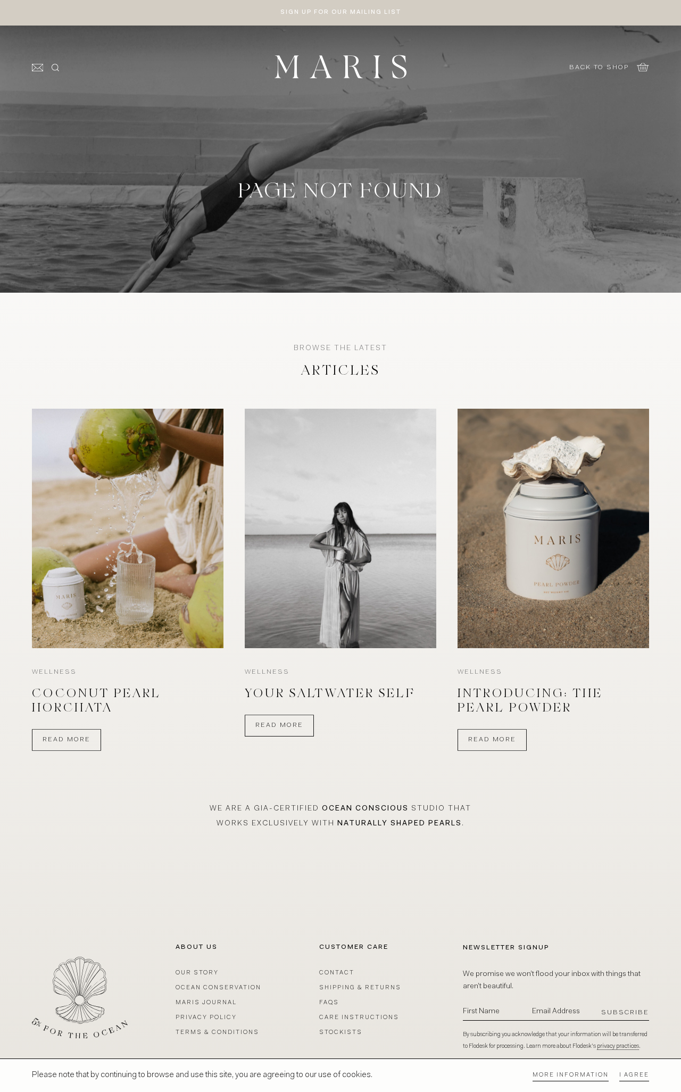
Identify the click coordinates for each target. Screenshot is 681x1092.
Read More (66, 740)
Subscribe (625, 1013)
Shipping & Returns (360, 988)
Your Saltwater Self (330, 694)
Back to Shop (599, 67)
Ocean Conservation (218, 988)
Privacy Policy (206, 1018)
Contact (336, 973)
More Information (571, 1075)
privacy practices (618, 1046)
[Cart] (643, 67)
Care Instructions (359, 1018)
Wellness (54, 672)
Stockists (340, 1033)
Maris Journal (206, 1003)
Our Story (197, 973)
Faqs (329, 1003)
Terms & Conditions (217, 1033)
